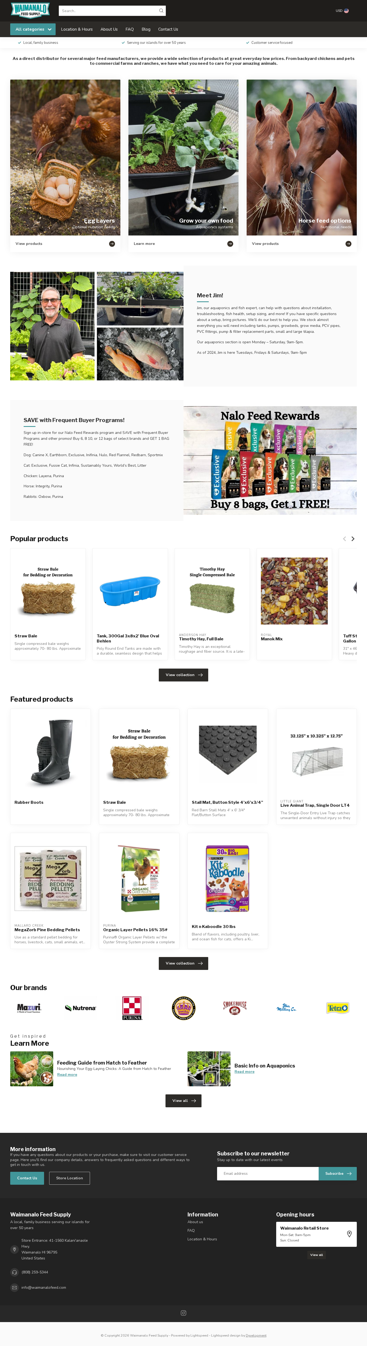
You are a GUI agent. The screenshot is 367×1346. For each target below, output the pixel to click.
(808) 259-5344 (34, 1272)
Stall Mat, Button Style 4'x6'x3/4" (227, 802)
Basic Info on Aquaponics (265, 1066)
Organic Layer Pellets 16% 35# (135, 929)
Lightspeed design (225, 1335)
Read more (67, 1074)
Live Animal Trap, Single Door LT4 (315, 805)
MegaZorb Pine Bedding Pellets (47, 929)
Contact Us (168, 29)
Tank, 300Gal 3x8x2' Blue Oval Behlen (128, 638)
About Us (109, 29)
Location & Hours (77, 29)
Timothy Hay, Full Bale (201, 639)
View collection (180, 674)
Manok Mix (272, 639)
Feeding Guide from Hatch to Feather (102, 1063)
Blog (146, 29)
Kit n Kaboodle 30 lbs (214, 926)
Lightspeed (199, 1335)
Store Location (69, 1178)
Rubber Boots (29, 802)
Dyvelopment (256, 1335)
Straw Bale (26, 636)
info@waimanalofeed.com (43, 1287)
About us (195, 1221)
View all (180, 1100)
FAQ (129, 29)
